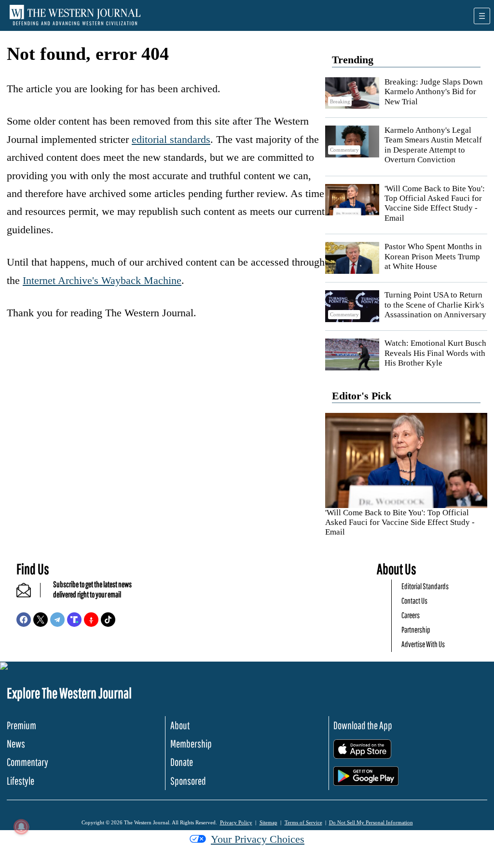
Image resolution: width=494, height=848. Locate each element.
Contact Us (414, 600)
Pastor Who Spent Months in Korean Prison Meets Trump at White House (433, 256)
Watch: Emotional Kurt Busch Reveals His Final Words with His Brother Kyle (435, 353)
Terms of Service (303, 822)
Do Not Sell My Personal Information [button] (371, 822)
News (16, 743)
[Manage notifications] (21, 826)
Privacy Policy (236, 822)
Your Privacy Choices (257, 839)
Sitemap (268, 822)
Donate (181, 762)
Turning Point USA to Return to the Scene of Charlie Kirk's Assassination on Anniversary (435, 304)
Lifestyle (20, 781)
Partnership (415, 629)
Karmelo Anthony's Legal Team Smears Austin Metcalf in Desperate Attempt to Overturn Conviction (433, 145)
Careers (410, 615)
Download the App (362, 725)
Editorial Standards (425, 586)
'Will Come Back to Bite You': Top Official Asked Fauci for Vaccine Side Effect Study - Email (434, 203)
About (180, 725)
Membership (191, 743)
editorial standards (171, 139)
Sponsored (188, 781)
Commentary (27, 762)
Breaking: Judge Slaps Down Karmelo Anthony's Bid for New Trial (433, 91)
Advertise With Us (423, 644)
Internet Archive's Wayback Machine (102, 280)
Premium (21, 725)
